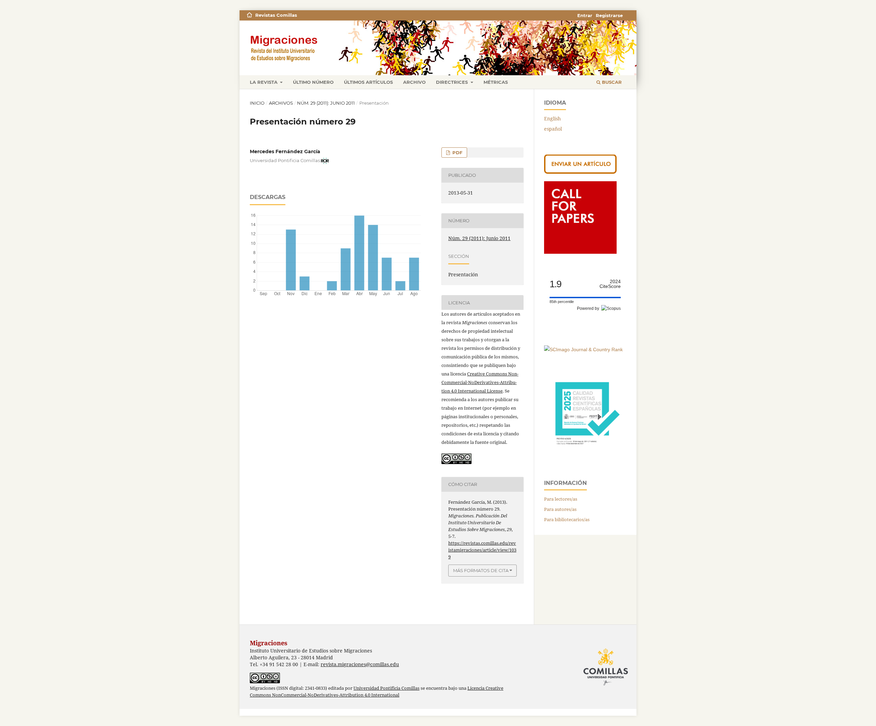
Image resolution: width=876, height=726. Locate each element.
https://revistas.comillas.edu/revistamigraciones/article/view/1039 (482, 550)
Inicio (257, 103)
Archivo (414, 82)
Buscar (611, 82)
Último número (313, 82)
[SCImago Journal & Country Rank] (583, 349)
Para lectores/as (560, 499)
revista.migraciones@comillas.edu (360, 664)
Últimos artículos (368, 82)
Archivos (281, 103)
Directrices (452, 82)
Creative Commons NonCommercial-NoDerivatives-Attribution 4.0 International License (479, 382)
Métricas (496, 82)
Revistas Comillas (276, 15)
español (553, 129)
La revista (264, 82)
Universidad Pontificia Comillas (386, 688)
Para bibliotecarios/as (567, 519)
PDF (456, 152)
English (552, 118)
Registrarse (609, 15)
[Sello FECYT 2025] (585, 454)
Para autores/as (560, 509)
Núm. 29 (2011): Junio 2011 (326, 103)
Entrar (584, 15)
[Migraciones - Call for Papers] (580, 252)
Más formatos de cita (480, 570)
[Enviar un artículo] (580, 172)
